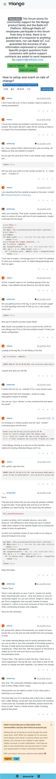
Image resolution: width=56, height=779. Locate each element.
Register (8, 759)
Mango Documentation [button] (37, 65)
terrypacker (11, 493)
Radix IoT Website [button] (16, 65)
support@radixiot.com (29, 59)
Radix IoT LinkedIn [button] (28, 70)
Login (16, 759)
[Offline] (4, 143)
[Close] (51, 724)
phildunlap (11, 144)
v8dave (9, 98)
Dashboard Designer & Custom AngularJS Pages (21, 85)
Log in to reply (47, 89)
